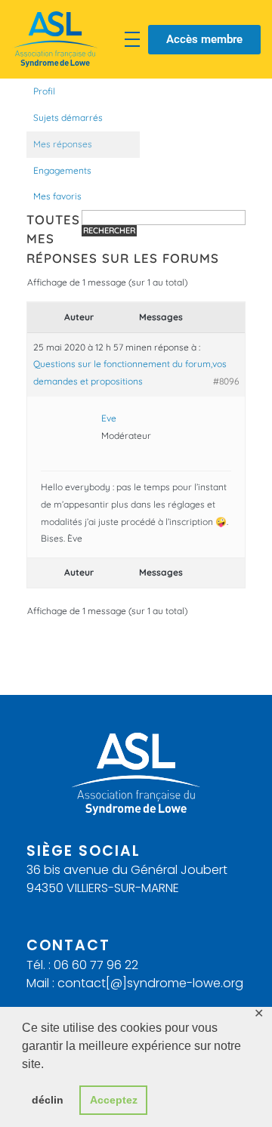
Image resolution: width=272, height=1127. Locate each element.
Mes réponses (62, 144)
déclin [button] (47, 1100)
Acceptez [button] (114, 1100)
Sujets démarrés (68, 117)
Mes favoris (57, 196)
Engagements (62, 170)
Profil (44, 91)
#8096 (226, 381)
